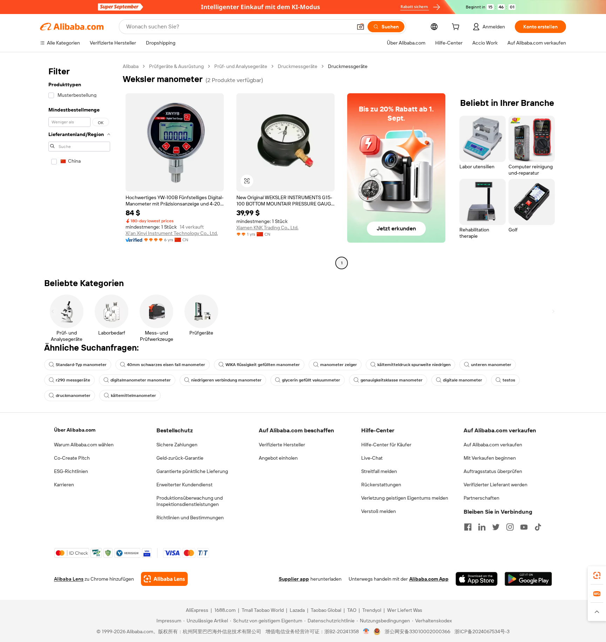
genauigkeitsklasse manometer (392, 380)
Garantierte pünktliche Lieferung (192, 471)
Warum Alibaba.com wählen (84, 444)
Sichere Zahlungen (176, 444)
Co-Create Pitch (72, 458)
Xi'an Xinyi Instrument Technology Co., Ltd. (172, 233)
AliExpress (197, 610)
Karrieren (64, 484)
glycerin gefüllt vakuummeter (311, 380)
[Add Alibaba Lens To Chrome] (164, 579)
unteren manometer (491, 364)
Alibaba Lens (68, 579)
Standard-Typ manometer (81, 364)
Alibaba (131, 66)
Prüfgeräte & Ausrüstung (176, 66)
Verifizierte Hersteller (282, 444)
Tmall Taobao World (263, 610)
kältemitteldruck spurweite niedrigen (414, 364)
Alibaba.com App (429, 579)
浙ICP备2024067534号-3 (482, 631)
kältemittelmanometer (133, 395)
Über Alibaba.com (74, 430)
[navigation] (79, 165)
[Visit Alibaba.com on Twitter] (496, 527)
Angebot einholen (278, 458)
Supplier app (294, 579)
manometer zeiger (338, 364)
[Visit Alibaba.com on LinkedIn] (482, 527)
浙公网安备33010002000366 (417, 631)
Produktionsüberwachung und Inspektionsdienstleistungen (189, 501)
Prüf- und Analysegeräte (240, 66)
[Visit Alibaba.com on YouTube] (524, 527)
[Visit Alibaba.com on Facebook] (468, 527)
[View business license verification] (366, 631)
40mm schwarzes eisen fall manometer (166, 364)
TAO (351, 610)
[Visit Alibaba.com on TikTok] (538, 527)
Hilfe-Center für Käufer (386, 444)
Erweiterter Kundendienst (184, 484)
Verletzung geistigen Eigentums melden (404, 498)
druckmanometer (73, 395)
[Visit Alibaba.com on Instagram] (510, 527)
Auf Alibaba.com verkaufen (493, 444)
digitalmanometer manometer (140, 380)
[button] (360, 26)
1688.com (225, 610)
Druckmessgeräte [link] (348, 66)
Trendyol (371, 610)
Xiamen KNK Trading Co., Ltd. (267, 227)
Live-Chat (372, 458)
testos (509, 380)
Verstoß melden (378, 511)
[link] (597, 575)
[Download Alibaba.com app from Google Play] (528, 579)
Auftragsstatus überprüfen (493, 471)
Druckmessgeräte (297, 66)
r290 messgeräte (73, 380)
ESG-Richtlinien (71, 471)
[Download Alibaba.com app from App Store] (477, 579)
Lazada (297, 610)
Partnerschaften (481, 498)
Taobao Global (326, 610)
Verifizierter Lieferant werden (495, 484)
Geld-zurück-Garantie (179, 458)
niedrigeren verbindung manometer (226, 380)
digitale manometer (462, 380)
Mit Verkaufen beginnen (490, 458)
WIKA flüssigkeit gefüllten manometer (262, 364)
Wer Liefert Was (404, 610)
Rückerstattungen (381, 484)
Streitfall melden (379, 471)
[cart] (457, 28)
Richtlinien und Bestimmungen (190, 517)
